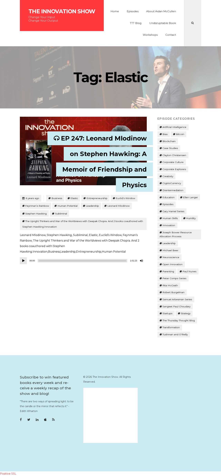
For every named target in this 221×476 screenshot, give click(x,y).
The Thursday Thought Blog (178, 320)
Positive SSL (8, 473)
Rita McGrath (170, 285)
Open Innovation (172, 264)
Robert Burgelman (173, 292)
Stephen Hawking (36, 213)
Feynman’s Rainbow (37, 205)
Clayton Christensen (174, 155)
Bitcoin (180, 134)
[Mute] (141, 260)
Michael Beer (170, 250)
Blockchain (169, 141)
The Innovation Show (61, 11)
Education (168, 197)
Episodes (132, 11)
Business (56, 198)
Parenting (168, 271)
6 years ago (30, 198)
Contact (170, 34)
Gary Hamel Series (173, 211)
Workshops (150, 34)
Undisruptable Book (162, 23)
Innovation (168, 225)
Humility (191, 218)
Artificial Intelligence (174, 127)
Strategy (185, 313)
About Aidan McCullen (161, 11)
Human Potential (67, 205)
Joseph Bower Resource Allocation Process (176, 234)
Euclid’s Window (125, 198)
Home (114, 11)
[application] (82, 260)
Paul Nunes (189, 271)
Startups (167, 313)
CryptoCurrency (171, 183)
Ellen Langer (190, 197)
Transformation (171, 327)
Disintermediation (172, 190)
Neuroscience (170, 257)
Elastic (74, 198)
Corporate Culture (173, 162)
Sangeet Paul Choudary (176, 306)
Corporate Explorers (174, 169)
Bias (164, 134)
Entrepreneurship (97, 198)
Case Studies (170, 148)
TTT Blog (135, 23)
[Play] (23, 260)
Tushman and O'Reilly (175, 334)
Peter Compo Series (174, 278)
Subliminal (61, 213)
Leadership (92, 205)
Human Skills (170, 218)
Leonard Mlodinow (118, 205)
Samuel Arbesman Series (177, 299)
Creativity (167, 176)
